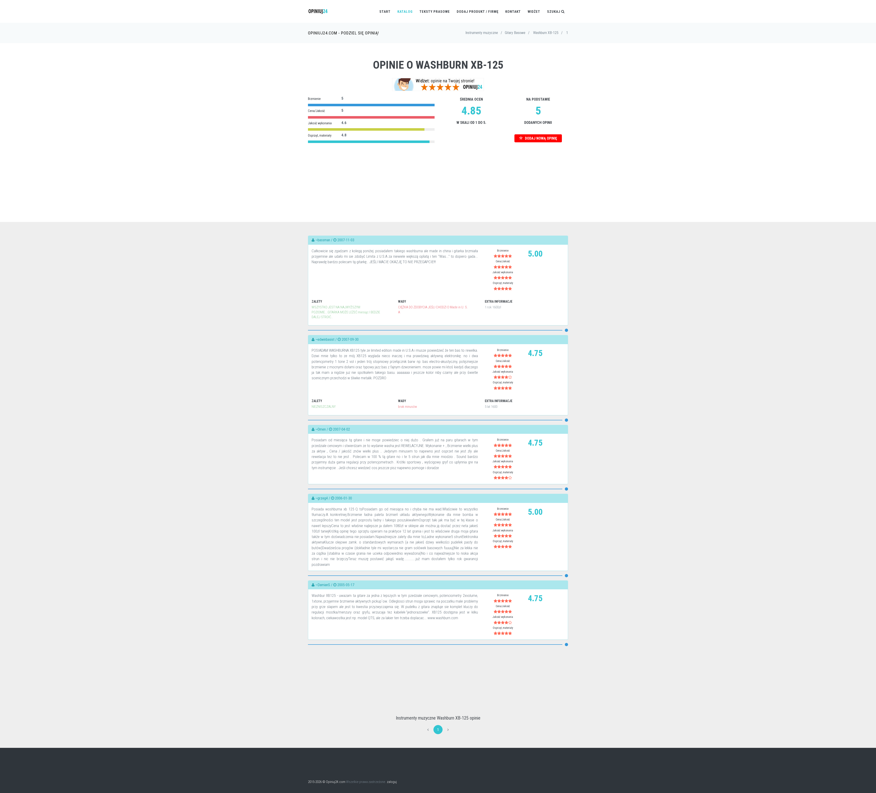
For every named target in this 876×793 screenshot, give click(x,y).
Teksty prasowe (435, 12)
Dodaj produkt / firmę (477, 12)
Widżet (534, 12)
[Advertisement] (438, 176)
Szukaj (554, 12)
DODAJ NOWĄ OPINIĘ (540, 138)
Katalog (405, 12)
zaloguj (392, 782)
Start (385, 12)
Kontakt (513, 12)
